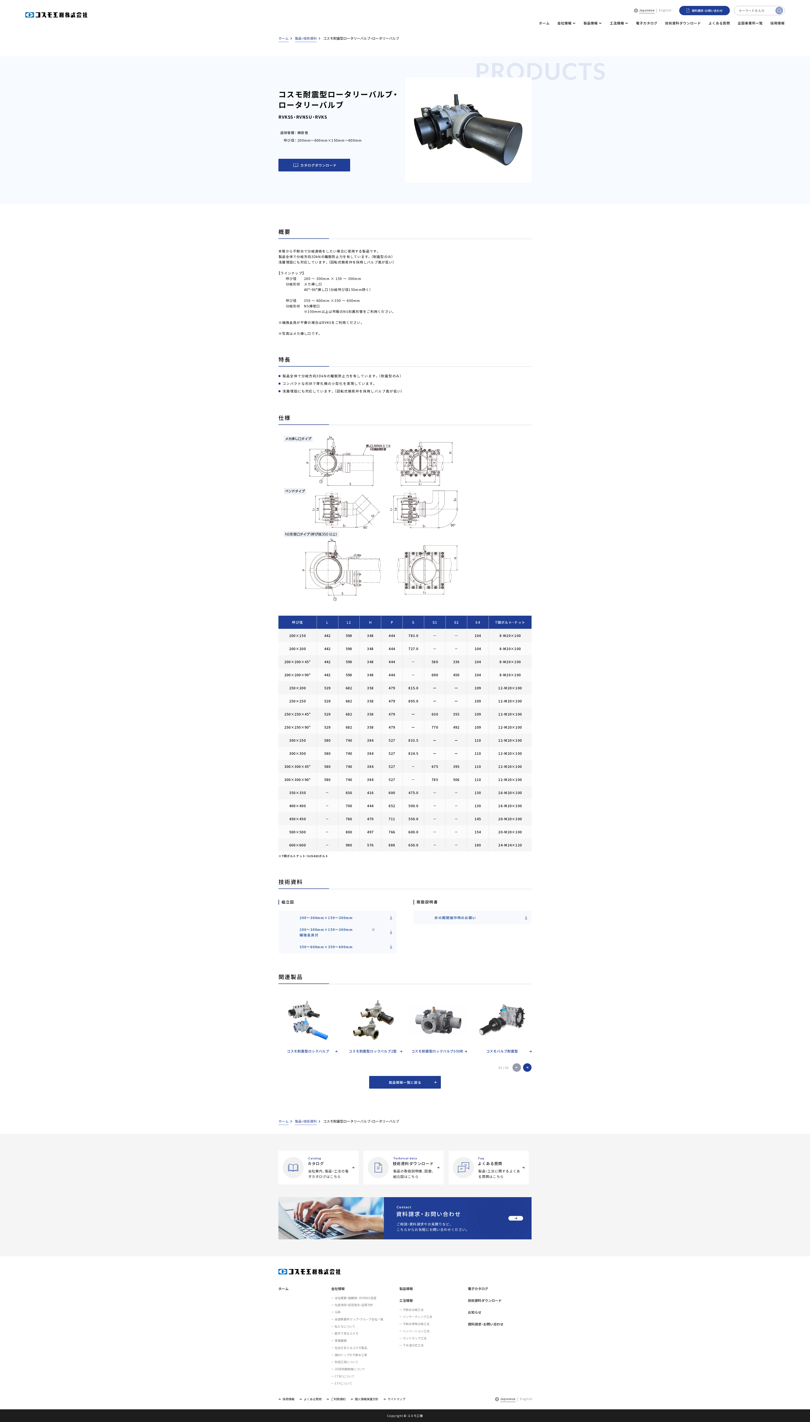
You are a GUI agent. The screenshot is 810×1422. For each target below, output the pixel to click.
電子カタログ (646, 23)
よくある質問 (719, 23)
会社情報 (338, 1288)
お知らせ (474, 1312)
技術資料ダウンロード (683, 23)
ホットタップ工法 (415, 1338)
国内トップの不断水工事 (351, 1355)
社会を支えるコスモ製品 (351, 1348)
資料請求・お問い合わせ (486, 1324)
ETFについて (343, 1383)
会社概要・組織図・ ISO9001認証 (355, 1298)
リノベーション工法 (416, 1331)
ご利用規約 (338, 1399)
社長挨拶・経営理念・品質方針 (354, 1305)
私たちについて (345, 1326)
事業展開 (341, 1340)
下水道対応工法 (413, 1345)
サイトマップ (396, 1399)
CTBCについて (345, 1376)
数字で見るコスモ (346, 1333)
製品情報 (406, 1288)
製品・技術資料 (306, 38)
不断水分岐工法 (413, 1310)
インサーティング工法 (417, 1317)
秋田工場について (346, 1362)
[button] (517, 1067)
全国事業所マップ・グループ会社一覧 (359, 1319)
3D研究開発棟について (350, 1369)
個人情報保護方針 (366, 1399)
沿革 (338, 1312)
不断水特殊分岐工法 (416, 1324)
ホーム (544, 23)
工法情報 (406, 1300)
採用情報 (777, 23)
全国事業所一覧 (750, 23)
